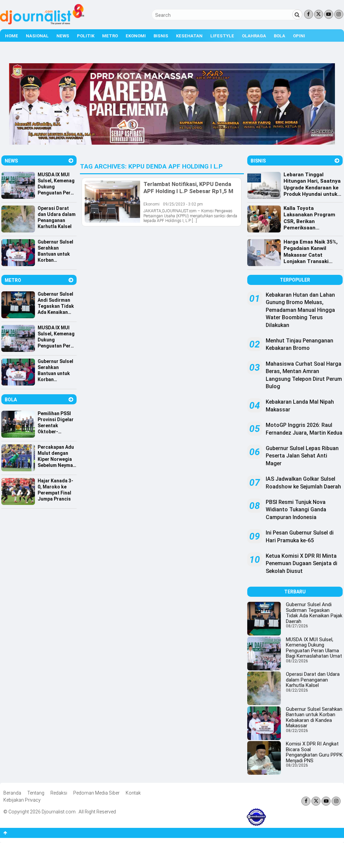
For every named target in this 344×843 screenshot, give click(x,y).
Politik (85, 35)
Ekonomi (136, 35)
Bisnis (161, 35)
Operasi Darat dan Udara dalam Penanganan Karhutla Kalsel (313, 679)
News (62, 35)
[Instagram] (338, 14)
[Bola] (71, 399)
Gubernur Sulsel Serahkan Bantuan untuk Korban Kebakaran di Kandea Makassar (314, 717)
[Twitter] (318, 14)
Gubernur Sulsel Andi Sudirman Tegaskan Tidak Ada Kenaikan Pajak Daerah (314, 612)
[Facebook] (308, 14)
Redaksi (58, 793)
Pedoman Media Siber (96, 793)
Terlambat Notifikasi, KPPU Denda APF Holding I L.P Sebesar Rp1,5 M (188, 187)
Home (11, 35)
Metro (110, 35)
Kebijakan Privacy (22, 800)
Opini (299, 35)
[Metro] (71, 280)
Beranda (12, 793)
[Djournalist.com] (42, 23)
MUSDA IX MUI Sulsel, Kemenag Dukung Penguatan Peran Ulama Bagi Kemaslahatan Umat (314, 647)
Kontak (133, 793)
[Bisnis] (337, 160)
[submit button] (297, 14)
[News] (71, 160)
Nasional (37, 35)
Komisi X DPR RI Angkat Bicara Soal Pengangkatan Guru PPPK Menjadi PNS (314, 752)
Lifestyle (222, 35)
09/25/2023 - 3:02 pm (183, 204)
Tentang (35, 793)
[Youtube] (328, 14)
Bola (279, 35)
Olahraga (254, 35)
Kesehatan (189, 35)
